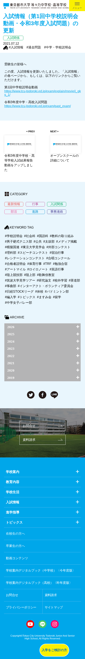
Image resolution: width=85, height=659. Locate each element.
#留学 (57, 297)
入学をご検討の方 (54, 650)
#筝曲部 (10, 286)
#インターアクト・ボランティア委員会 (45, 286)
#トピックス (26, 297)
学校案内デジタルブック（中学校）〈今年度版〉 (41, 570)
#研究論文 (44, 280)
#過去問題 (33, 47)
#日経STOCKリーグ (19, 291)
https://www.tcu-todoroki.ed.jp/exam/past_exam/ (37, 106)
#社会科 (29, 236)
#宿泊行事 (57, 252)
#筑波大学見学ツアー (20, 280)
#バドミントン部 (57, 291)
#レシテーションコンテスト (25, 258)
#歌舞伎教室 (46, 275)
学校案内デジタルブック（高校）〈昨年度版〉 (39, 582)
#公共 (38, 241)
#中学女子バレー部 (18, 302)
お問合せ (29, 425)
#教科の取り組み (62, 236)
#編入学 (10, 297)
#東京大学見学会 (33, 247)
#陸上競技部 (14, 275)
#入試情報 (16, 47)
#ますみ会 (44, 297)
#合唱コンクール (58, 258)
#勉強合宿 (60, 263)
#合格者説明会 (15, 263)
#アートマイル (15, 269)
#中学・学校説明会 (57, 47)
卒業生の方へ (15, 546)
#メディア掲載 (66, 241)
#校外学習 (60, 280)
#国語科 (42, 236)
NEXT (53, 131)
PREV (31, 131)
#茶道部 (74, 280)
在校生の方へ (15, 533)
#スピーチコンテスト (33, 252)
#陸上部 (29, 275)
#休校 (39, 291)
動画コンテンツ (17, 558)
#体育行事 (34, 263)
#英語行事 (57, 269)
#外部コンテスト (58, 247)
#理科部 (10, 252)
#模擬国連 (12, 247)
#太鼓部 (49, 241)
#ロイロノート (37, 269)
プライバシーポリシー (21, 607)
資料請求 (29, 439)
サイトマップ (54, 607)
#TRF (47, 263)
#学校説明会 (14, 236)
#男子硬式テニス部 (18, 241)
